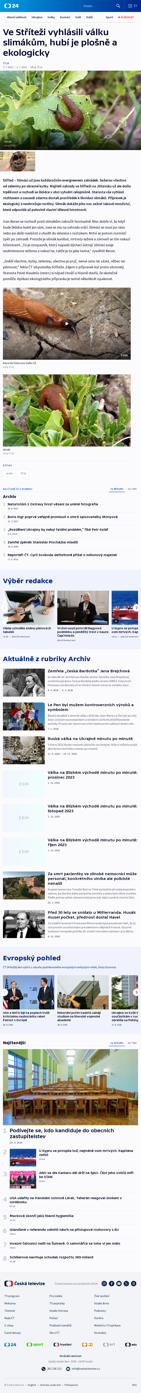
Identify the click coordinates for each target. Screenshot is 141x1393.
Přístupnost (71, 1385)
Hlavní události (16, 17)
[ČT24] (11, 6)
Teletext (9, 1310)
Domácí (65, 17)
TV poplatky (57, 1303)
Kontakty (100, 1333)
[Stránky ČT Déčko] (87, 1344)
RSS (134, 1385)
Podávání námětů (60, 1325)
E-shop (8, 1325)
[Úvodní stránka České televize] (25, 1284)
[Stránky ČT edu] (131, 1344)
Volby (51, 17)
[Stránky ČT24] (10, 1344)
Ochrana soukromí (50, 1385)
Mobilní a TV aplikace (107, 1325)
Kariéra (98, 1318)
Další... (90, 17)
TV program (11, 1296)
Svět (78, 17)
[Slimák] (67, 410)
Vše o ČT (54, 1333)
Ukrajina (37, 17)
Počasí (53, 1318)
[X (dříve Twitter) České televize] (126, 1284)
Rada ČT (9, 1318)
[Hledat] (118, 6)
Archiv (9, 473)
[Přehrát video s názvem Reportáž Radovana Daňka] (66, 323)
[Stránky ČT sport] (35, 1344)
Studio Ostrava (58, 1310)
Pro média (55, 1296)
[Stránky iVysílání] (63, 1344)
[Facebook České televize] (112, 1284)
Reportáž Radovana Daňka (18, 363)
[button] (67, 324)
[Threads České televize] (134, 1284)
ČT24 (6, 63)
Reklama (10, 1303)
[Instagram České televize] (104, 1284)
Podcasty (100, 1310)
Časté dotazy (12, 1333)
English (32, 1385)
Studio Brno (101, 1303)
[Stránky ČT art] (109, 1344)
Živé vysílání (101, 1296)
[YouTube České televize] (119, 1284)
